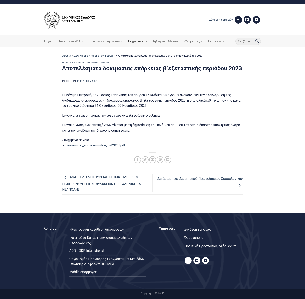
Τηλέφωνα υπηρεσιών (104, 41)
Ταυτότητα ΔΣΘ (70, 41)
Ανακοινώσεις (100, 62)
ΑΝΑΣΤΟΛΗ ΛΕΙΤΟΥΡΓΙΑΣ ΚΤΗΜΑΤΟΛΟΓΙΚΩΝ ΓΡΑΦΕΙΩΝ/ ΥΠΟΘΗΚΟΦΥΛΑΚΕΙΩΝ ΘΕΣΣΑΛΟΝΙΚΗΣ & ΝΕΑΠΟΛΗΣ (101, 183)
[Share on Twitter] (145, 159)
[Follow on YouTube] (256, 20)
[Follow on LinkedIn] (247, 20)
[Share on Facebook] (137, 159)
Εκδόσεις (215, 41)
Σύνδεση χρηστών (221, 19)
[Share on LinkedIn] (167, 159)
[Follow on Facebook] (238, 20)
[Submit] (257, 41)
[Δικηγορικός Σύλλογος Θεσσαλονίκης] (75, 20)
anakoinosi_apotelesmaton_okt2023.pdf (96, 145)
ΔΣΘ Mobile (81, 55)
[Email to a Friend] (152, 159)
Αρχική (48, 41)
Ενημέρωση (136, 41)
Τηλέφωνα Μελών (165, 41)
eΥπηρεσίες (191, 41)
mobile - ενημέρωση (103, 55)
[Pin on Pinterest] (160, 159)
